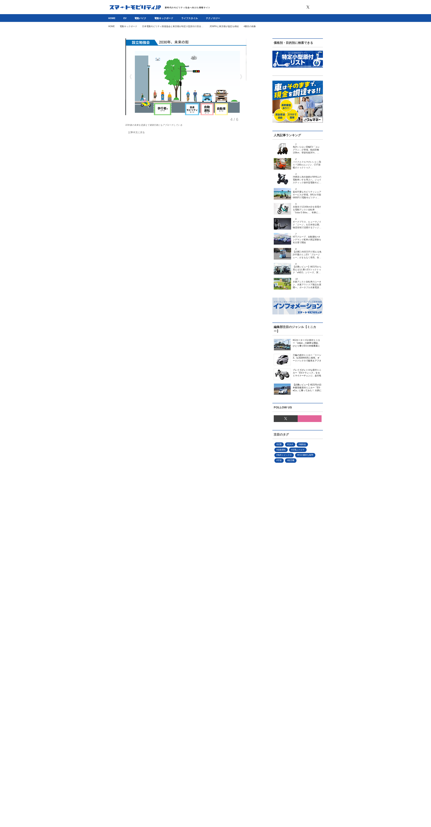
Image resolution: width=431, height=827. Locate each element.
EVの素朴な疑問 (305, 455)
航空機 (291, 460)
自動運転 (282, 450)
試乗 (280, 444)
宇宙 (280, 460)
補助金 (303, 444)
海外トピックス (285, 455)
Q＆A (290, 444)
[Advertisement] (297, 596)
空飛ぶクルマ (298, 450)
